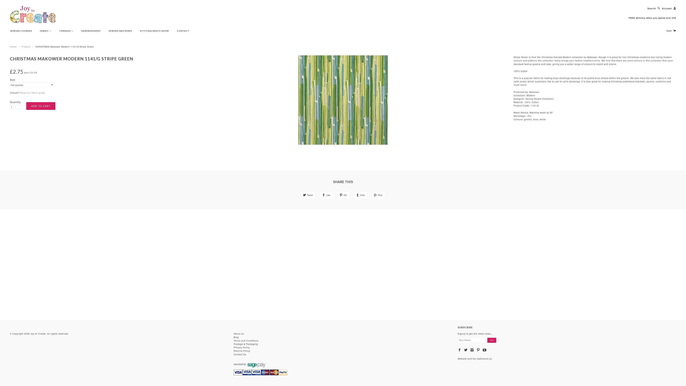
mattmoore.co (484, 358)
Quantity (15, 102)
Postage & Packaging (246, 343)
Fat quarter (17, 84)
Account (667, 8)
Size (12, 79)
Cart (669, 30)
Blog (236, 337)
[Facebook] (459, 350)
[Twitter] (466, 350)
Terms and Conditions (246, 340)
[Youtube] (484, 350)
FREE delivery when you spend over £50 (652, 17)
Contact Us (240, 354)
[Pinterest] (478, 350)
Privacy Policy (242, 347)
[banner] (33, 14)
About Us (239, 333)
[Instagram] (472, 350)
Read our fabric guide (32, 92)
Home (13, 46)
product (26, 46)
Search (651, 8)
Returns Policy (242, 350)
